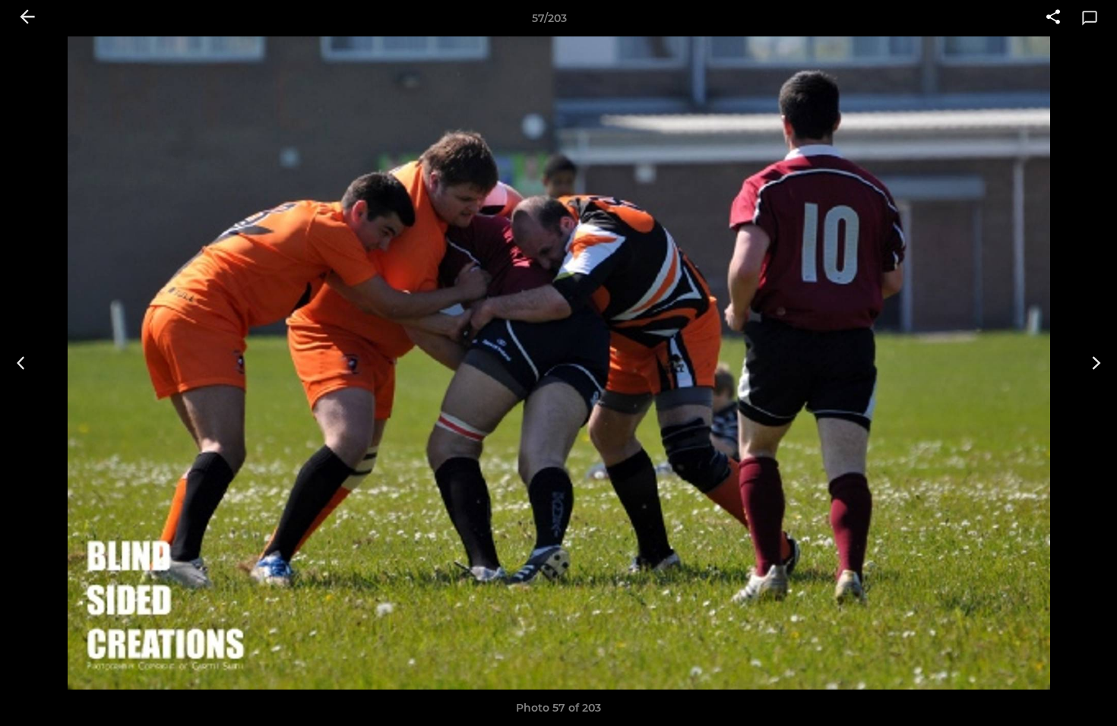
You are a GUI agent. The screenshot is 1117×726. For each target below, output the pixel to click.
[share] (1053, 18)
